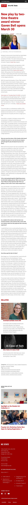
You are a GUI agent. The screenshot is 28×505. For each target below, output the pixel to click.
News (16, 364)
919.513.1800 (4, 463)
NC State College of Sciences (16, 373)
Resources (15, 502)
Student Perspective (22, 364)
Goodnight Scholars (5, 373)
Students (3, 366)
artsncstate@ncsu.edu (6, 465)
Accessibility (4, 502)
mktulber (12, 33)
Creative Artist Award (18, 70)
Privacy (9, 502)
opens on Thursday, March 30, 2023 (10, 95)
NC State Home (5, 1)
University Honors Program (15, 374)
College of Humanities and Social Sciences (10, 369)
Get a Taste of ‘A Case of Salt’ (11, 350)
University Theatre (10, 366)
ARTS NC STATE (10, 364)
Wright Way (13, 62)
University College (5, 374)
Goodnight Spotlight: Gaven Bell (12, 320)
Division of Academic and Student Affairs (10, 371)
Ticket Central (19, 486)
